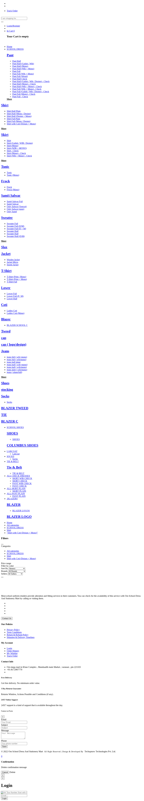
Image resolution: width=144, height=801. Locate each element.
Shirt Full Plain (13, 119)
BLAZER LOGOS (21, 510)
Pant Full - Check (20, 96)
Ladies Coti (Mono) (15, 313)
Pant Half (16, 61)
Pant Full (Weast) (20, 76)
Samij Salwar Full (15, 201)
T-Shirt (6, 271)
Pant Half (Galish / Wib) (23, 63)
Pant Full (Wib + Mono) (23, 74)
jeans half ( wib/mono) (17, 367)
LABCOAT (12, 451)
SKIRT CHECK (19, 481)
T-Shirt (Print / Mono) (16, 277)
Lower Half (12, 298)
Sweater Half (12, 231)
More (9, 99)
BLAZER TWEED (14, 408)
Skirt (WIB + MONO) (17, 148)
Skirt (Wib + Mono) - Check (19, 156)
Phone (4, 741)
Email (3, 719)
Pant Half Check (19, 79)
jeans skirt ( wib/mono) (17, 370)
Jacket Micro (12, 262)
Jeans (5, 351)
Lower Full (12, 293)
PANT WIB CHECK (22, 483)
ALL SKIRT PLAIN (16, 488)
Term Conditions (14, 632)
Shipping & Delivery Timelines (20, 637)
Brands (4, 571)
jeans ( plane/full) (14, 372)
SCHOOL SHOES (15, 427)
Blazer (6, 319)
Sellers (4, 574)
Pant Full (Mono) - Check (23, 94)
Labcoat (16, 454)
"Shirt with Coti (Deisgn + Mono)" (22, 533)
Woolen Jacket (13, 259)
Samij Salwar (11, 195)
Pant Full (16, 71)
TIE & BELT (13, 461)
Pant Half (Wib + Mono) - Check (27, 86)
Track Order (12, 11)
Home (9, 522)
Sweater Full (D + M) (16, 228)
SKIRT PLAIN (19, 491)
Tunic (5, 166)
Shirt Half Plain (14, 111)
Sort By (4, 568)
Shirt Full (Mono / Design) (18, 121)
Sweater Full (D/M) (15, 226)
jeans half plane (14, 362)
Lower (6, 288)
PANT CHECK (19, 486)
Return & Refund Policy (17, 635)
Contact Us (6, 618)
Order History (13, 651)
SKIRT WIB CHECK (22, 478)
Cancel (5, 772)
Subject (4, 725)
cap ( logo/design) (13, 344)
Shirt (4, 105)
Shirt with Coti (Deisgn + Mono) (21, 124)
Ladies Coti (12, 310)
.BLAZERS (12, 498)
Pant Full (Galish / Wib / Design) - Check (30, 91)
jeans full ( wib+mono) (17, 357)
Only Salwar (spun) (15, 209)
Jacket (6, 253)
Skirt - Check (13, 151)
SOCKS (10, 456)
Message (5, 730)
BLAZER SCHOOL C (17, 325)
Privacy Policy (13, 630)
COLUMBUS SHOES (22, 445)
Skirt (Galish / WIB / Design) (20, 143)
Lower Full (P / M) (15, 296)
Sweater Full (12, 223)
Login (9, 648)
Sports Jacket (12, 265)
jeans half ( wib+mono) (17, 364)
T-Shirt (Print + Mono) (17, 279)
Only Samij (12, 211)
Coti (4, 305)
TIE (4, 415)
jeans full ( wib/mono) (16, 359)
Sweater (7, 217)
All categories (13, 525)
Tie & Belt (14, 467)
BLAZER (14, 504)
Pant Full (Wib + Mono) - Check (26, 89)
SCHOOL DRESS (15, 49)
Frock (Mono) (13, 189)
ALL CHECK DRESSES (18, 476)
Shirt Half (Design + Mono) (19, 116)
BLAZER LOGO (19, 516)
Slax (4, 247)
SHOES (12, 433)
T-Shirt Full (12, 282)
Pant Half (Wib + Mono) (23, 69)
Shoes (5, 383)
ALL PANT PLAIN (16, 493)
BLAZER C (9, 421)
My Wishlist (12, 653)
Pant (10, 55)
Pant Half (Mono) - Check (24, 84)
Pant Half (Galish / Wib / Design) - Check (31, 81)
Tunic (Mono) (13, 175)
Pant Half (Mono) (20, 66)
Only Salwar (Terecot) (17, 206)
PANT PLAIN (19, 496)
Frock (5, 181)
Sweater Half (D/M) (16, 236)
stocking (7, 389)
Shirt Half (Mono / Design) (19, 113)
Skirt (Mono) (12, 145)
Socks (5, 396)
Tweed (5, 331)
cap (3, 338)
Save (4, 746)
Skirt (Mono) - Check (16, 153)
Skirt (4, 134)
